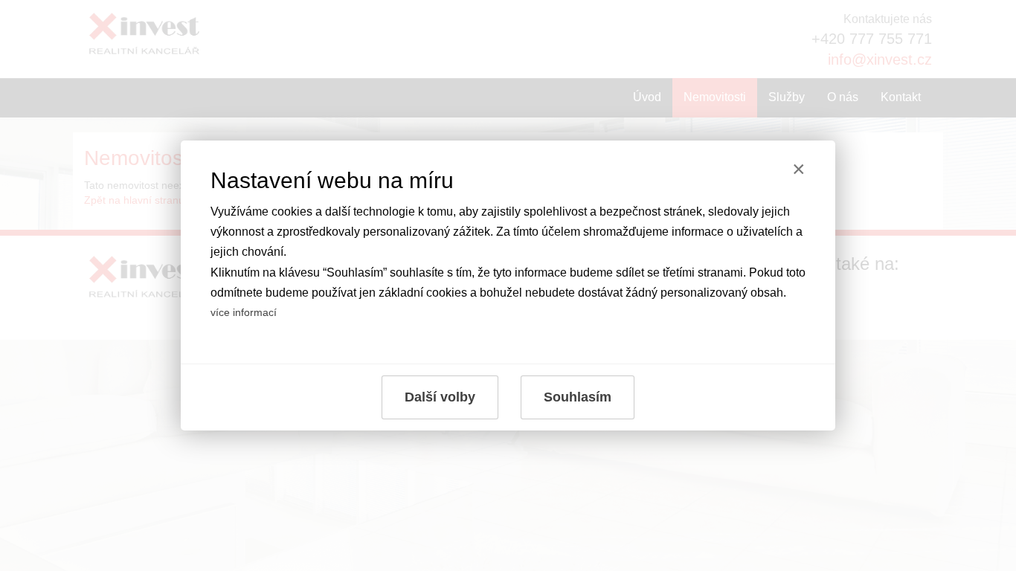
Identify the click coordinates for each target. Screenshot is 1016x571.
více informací (243, 312)
